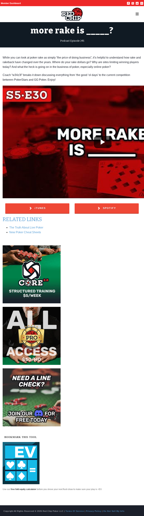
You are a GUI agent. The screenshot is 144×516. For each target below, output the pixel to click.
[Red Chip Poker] (72, 14)
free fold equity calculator (23, 489)
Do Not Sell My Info (114, 511)
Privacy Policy (93, 511)
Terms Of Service (75, 511)
